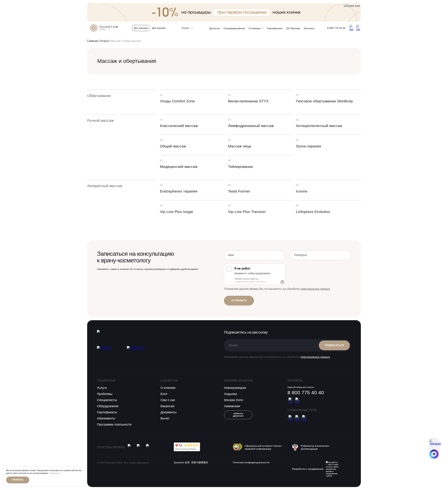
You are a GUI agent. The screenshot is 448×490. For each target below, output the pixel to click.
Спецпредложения (234, 28)
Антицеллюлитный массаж (319, 126)
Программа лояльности (114, 424)
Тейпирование (240, 167)
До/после (214, 28)
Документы (168, 412)
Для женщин (141, 28)
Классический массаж (179, 126)
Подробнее (55, 473)
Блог (163, 394)
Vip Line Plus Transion (247, 212)
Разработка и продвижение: (308, 469)
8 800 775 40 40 (336, 28)
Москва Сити (233, 400)
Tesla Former (239, 191)
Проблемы (104, 394)
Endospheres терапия (178, 191)
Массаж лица (239, 146)
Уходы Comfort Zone (177, 101)
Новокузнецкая (235, 388)
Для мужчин (159, 28)
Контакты (309, 28)
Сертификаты (275, 28)
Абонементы (106, 418)
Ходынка (230, 394)
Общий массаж (173, 146)
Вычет (164, 418)
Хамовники (232, 406)
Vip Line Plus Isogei (176, 212)
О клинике (255, 28)
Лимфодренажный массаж (251, 126)
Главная (92, 40)
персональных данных (315, 288)
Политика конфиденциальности (251, 462)
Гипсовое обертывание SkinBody (324, 101)
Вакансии (167, 406)
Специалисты (107, 400)
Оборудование (107, 406)
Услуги (104, 40)
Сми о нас (167, 400)
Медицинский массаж (178, 167)
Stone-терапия (308, 146)
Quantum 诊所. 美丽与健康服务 (191, 462)
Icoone (301, 191)
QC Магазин (293, 28)
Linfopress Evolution (313, 212)
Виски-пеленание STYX (248, 101)
